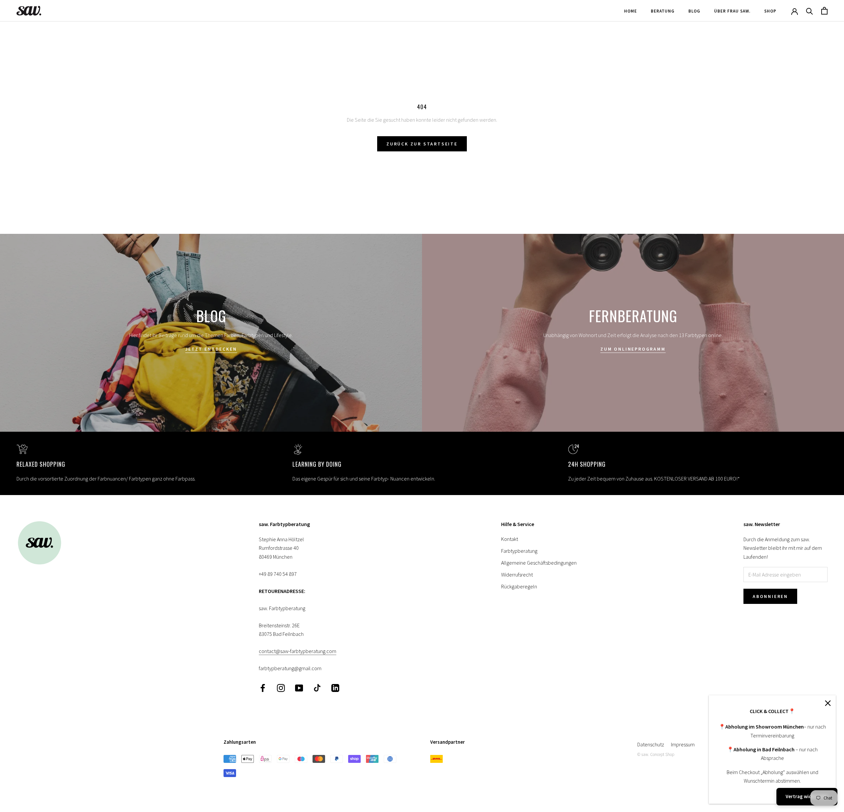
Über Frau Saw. (732, 11)
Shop (770, 11)
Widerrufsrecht (517, 574)
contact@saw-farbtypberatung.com (297, 651)
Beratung (663, 11)
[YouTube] (299, 687)
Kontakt (509, 539)
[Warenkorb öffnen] (824, 11)
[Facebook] (263, 687)
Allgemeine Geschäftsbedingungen (539, 562)
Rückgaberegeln (519, 586)
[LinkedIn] (335, 687)
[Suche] (809, 10)
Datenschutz (650, 744)
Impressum (683, 744)
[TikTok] (317, 687)
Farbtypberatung (519, 550)
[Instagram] (281, 687)
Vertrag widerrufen (807, 796)
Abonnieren (770, 596)
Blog (694, 11)
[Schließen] (828, 703)
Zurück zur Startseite (422, 144)
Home (630, 11)
